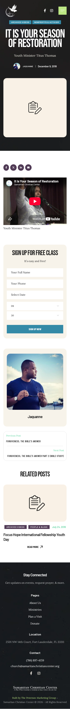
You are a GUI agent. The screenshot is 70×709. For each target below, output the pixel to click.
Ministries (35, 609)
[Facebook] (6, 167)
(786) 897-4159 (35, 660)
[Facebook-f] (45, 10)
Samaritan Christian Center (18, 702)
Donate (35, 623)
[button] (35, 547)
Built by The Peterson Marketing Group (34, 697)
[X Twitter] (13, 167)
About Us (35, 603)
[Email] (28, 167)
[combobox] (35, 306)
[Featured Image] (35, 503)
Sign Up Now (35, 329)
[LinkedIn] (21, 167)
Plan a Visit (35, 616)
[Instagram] (51, 10)
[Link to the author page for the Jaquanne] (16, 66)
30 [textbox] (12, 315)
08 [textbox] (12, 306)
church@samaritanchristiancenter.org (35, 666)
